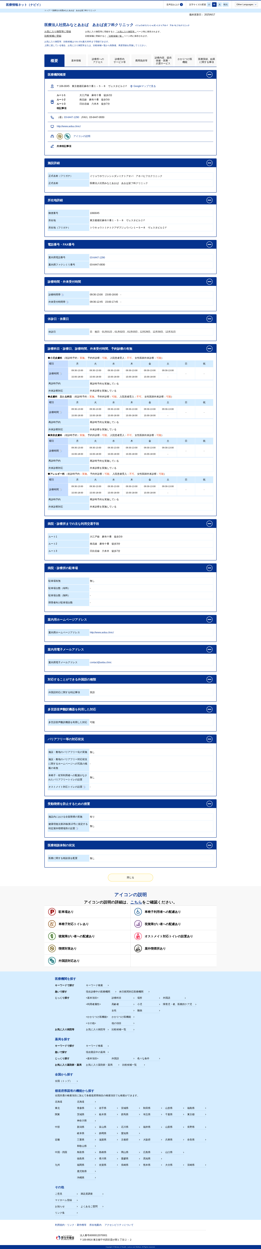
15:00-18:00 (111, 294)
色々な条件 (143, 1058)
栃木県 (102, 1114)
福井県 (146, 1127)
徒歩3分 (116, 543)
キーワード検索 (94, 985)
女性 (114, 1010)
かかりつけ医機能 (185, 60)
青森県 (80, 1108)
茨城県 (80, 1114)
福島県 (191, 1108)
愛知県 (124, 1133)
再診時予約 (54, 383)
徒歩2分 (118, 536)
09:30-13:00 (96, 294)
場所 (139, 998)
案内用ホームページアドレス (64, 632)
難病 (139, 1010)
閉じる (130, 877)
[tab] (54, 60)
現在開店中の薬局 (95, 1052)
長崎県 (124, 1165)
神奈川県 (82, 1120)
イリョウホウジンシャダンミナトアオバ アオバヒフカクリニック (126, 176)
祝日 (97, 331)
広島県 (146, 1152)
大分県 (168, 1165)
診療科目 (116, 998)
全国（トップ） (63, 1081)
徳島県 (80, 1158)
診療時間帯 (54, 294)
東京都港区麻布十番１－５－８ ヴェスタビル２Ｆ (117, 220)
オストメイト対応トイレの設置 (65, 787)
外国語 (166, 998)
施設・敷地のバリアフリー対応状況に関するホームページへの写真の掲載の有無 (67, 763)
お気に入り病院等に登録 (57, 31)
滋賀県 (102, 1139)
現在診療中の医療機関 (98, 991)
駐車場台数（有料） (59, 588)
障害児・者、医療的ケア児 (177, 1004)
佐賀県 (102, 1165)
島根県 (102, 1152)
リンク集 (60, 1213)
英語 (92, 692)
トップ (47, 10)
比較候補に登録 (52, 36)
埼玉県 (146, 1114)
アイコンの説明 (81, 136)
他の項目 (116, 1023)
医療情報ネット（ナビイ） (24, 4)
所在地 (52, 220)
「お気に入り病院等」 (126, 31)
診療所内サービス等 (120, 60)
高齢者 (115, 1004)
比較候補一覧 (119, 1029)
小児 (139, 1004)
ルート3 (52, 551)
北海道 (80, 1101)
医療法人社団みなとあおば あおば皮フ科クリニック (119, 183)
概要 (54, 61)
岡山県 (124, 1152)
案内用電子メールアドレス (62, 662)
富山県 (102, 1127)
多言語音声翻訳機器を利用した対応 (67, 722)
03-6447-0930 (97, 264)
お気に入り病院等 (95, 1029)
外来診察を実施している (103, 390)
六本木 (105, 551)
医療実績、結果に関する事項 (206, 60)
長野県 (191, 1127)
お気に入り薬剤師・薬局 (99, 1065)
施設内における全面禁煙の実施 (65, 816)
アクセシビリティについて (119, 1225)
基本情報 (76, 60)
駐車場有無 (54, 581)
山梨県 (168, 1127)
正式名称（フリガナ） (60, 176)
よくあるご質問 (89, 1206)
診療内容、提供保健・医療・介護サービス (163, 60)
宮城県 (124, 1108)
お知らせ (60, 1206)
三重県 (80, 1139)
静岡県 (102, 1133)
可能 (92, 722)
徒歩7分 (116, 551)
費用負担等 (141, 60)
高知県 (146, 1158)
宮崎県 (191, 1165)
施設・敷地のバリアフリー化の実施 (67, 752)
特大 (226, 4)
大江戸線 (95, 536)
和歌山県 (82, 1146)
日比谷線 (95, 551)
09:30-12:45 (96, 302)
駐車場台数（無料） (59, 595)
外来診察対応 (55, 390)
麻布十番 (107, 536)
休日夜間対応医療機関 (131, 991)
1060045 (94, 213)
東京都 (191, 1114)
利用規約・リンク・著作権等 (70, 1225)
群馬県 (124, 1114)
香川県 (102, 1158)
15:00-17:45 (111, 302)
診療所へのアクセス (98, 60)
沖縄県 (80, 1177)
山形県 (168, 1108)
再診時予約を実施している (104, 383)
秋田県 (146, 1108)
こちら (136, 902)
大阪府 (146, 1139)
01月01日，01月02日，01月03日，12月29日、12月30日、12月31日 (139, 331)
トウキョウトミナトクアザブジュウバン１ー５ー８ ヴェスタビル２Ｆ (128, 227)
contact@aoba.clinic (101, 662)
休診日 (52, 331)
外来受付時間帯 (56, 302)
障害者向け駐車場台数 (60, 602)
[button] (246, 4)
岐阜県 (80, 1133)
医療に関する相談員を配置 (62, 858)
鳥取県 (80, 1152)
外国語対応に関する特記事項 (64, 692)
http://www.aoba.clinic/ (69, 126)
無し (92, 581)
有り (92, 816)
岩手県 (102, 1108)
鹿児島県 (82, 1171)
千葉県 (168, 1114)
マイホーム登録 (63, 1200)
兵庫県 (168, 1139)
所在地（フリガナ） (59, 227)
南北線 (93, 543)
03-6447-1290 (71, 117)
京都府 (124, 1139)
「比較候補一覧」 (115, 36)
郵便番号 (53, 213)
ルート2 (52, 543)
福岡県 (80, 1165)
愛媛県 (124, 1158)
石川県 (124, 1127)
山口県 (168, 1152)
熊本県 (146, 1165)
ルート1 (52, 536)
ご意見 (58, 1193)
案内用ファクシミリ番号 (61, 264)
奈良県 (191, 1139)
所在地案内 (95, 1225)
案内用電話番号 (56, 257)
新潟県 (80, 1127)
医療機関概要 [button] (57, 74)
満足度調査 (87, 1193)
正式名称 (53, 183)
